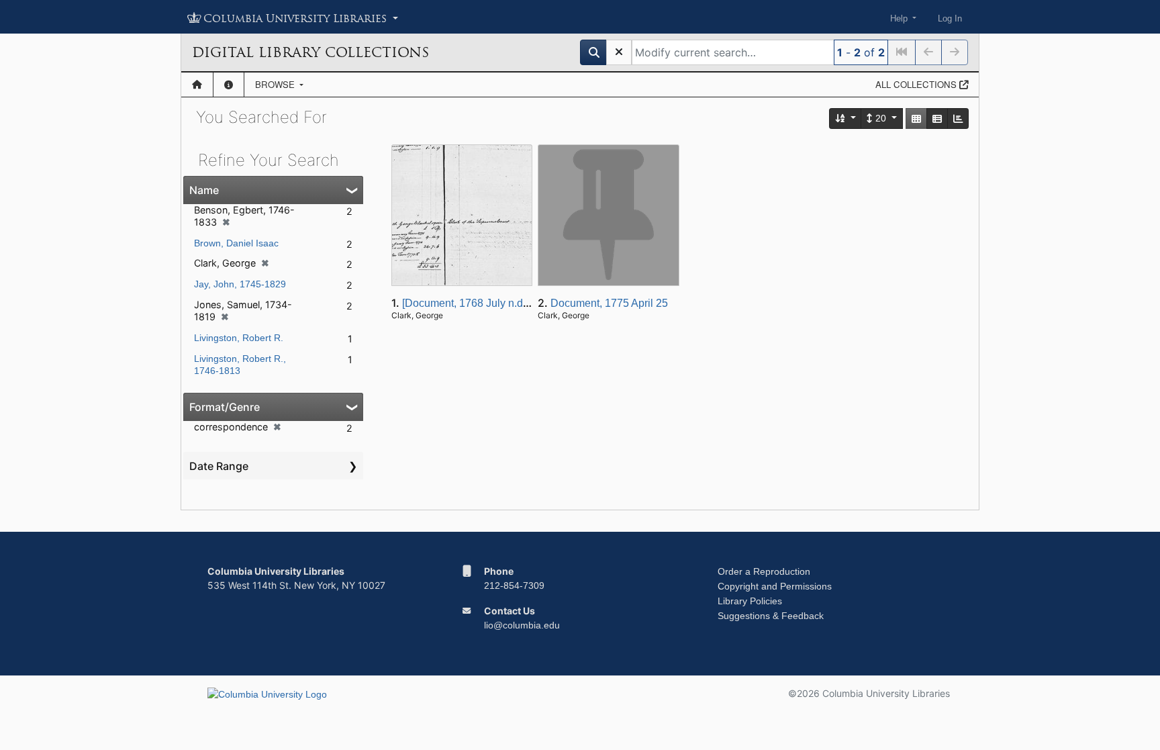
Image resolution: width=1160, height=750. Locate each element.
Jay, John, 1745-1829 (240, 284)
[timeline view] (958, 118)
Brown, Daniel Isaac (236, 243)
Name (204, 190)
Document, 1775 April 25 (609, 303)
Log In (950, 18)
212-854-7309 (514, 585)
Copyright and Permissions (775, 586)
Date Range (218, 466)
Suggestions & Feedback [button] (771, 615)
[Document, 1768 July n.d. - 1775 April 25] (501, 303)
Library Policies (750, 601)
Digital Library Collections (310, 52)
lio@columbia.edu (522, 625)
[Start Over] (619, 52)
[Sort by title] (846, 118)
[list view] (937, 118)
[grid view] (916, 118)
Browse (276, 84)
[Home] (197, 85)
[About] (228, 85)
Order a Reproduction (764, 571)
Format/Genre (224, 407)
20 (881, 118)
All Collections (917, 84)
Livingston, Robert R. (238, 337)
